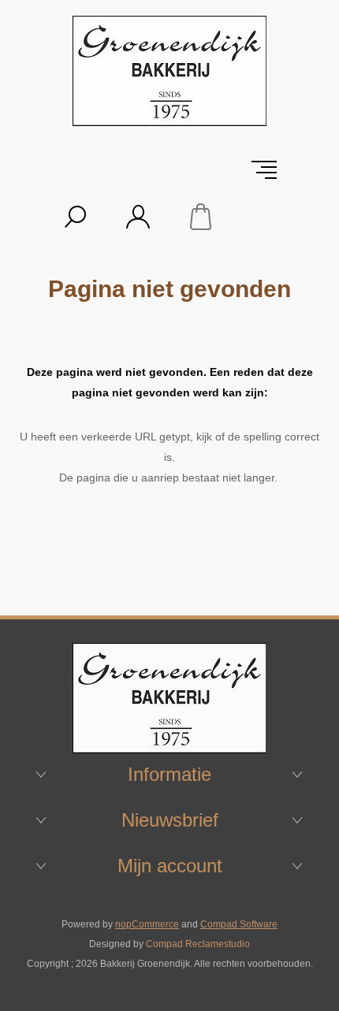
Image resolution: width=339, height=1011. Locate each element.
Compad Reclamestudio (198, 944)
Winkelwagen (201, 216)
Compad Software (239, 924)
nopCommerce (147, 924)
